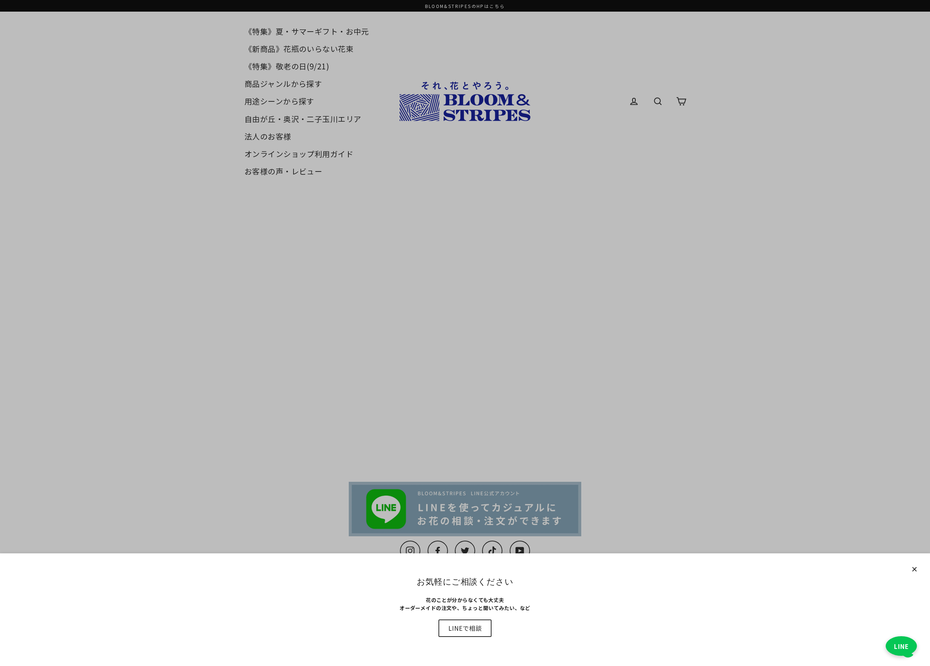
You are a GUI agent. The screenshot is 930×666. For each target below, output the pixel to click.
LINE (901, 646)
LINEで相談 (465, 628)
